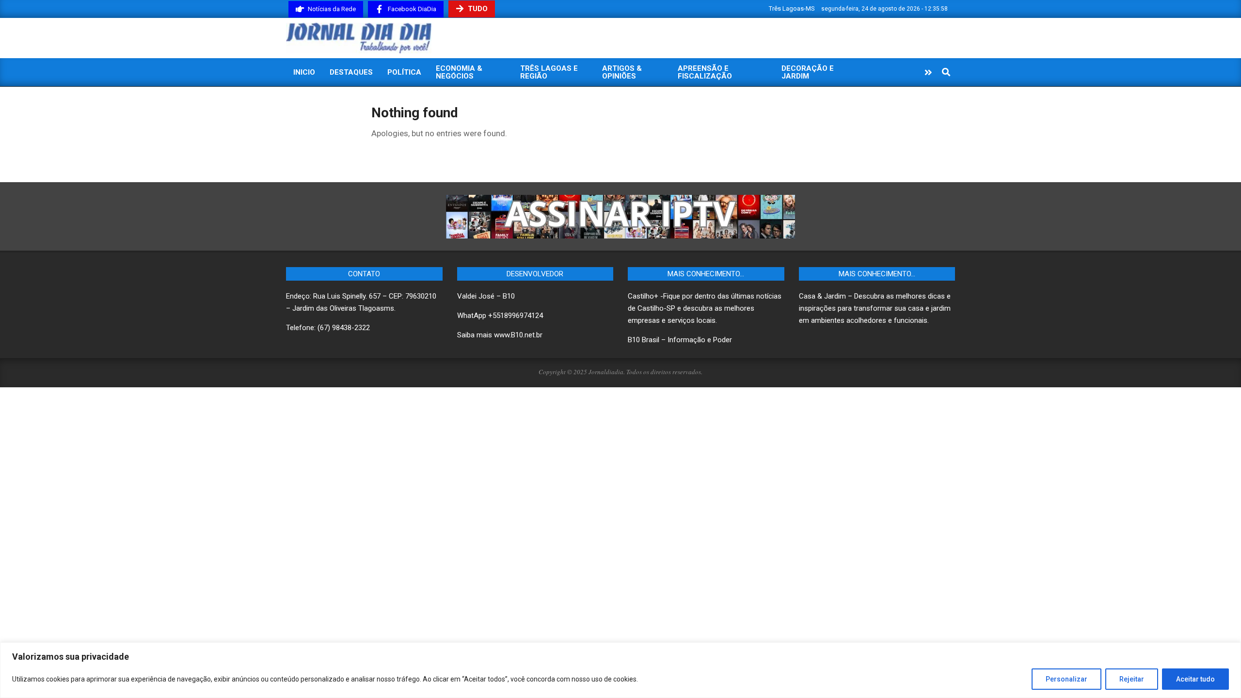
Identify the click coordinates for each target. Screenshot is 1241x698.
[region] (620, 670)
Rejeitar (1131, 679)
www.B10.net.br (518, 335)
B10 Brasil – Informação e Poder (680, 339)
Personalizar (1066, 679)
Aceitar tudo (1195, 679)
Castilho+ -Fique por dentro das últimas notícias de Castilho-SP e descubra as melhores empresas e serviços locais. (704, 308)
